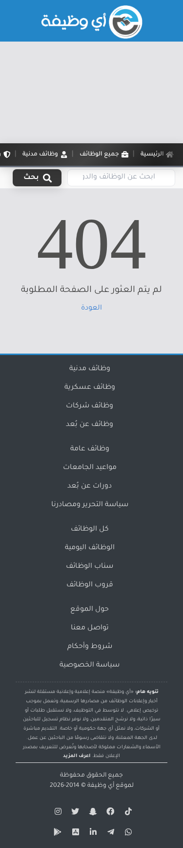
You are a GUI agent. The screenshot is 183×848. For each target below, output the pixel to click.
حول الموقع (89, 610)
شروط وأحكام (89, 647)
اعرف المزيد (76, 756)
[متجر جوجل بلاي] (56, 833)
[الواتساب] (127, 833)
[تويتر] (74, 813)
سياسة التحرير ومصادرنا (89, 505)
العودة (91, 308)
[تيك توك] (127, 813)
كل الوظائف (90, 530)
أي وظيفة (100, 785)
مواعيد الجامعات (90, 468)
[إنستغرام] (56, 813)
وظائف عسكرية (89, 388)
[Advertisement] (91, 92)
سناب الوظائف (89, 567)
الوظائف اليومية (90, 548)
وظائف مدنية (89, 369)
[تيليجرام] (109, 833)
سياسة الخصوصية (90, 665)
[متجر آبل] (74, 833)
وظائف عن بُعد (89, 425)
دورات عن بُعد (89, 487)
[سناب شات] (92, 813)
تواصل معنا (90, 628)
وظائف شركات (89, 406)
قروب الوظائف (89, 585)
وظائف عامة (89, 449)
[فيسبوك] (109, 813)
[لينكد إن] (92, 833)
